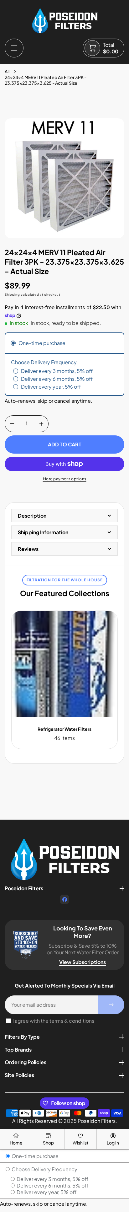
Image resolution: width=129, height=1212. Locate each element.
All (7, 71)
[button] (14, 48)
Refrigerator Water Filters (64, 729)
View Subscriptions (82, 962)
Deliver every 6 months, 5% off (52, 1185)
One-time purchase (35, 1156)
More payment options (64, 479)
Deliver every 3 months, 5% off (52, 1179)
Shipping (12, 294)
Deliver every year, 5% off (46, 1192)
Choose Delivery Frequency (44, 1169)
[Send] (111, 1004)
